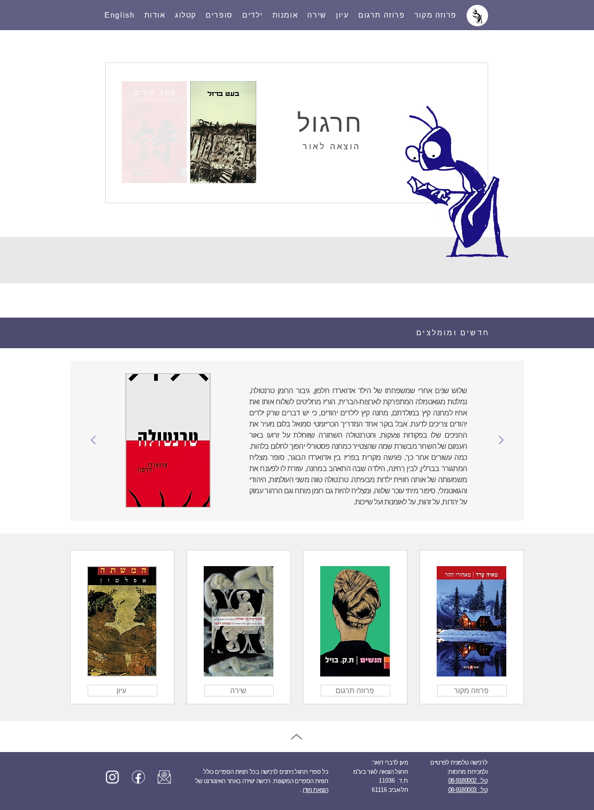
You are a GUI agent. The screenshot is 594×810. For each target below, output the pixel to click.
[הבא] (93, 440)
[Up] (296, 736)
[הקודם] (501, 440)
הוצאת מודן (315, 789)
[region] (472, 627)
